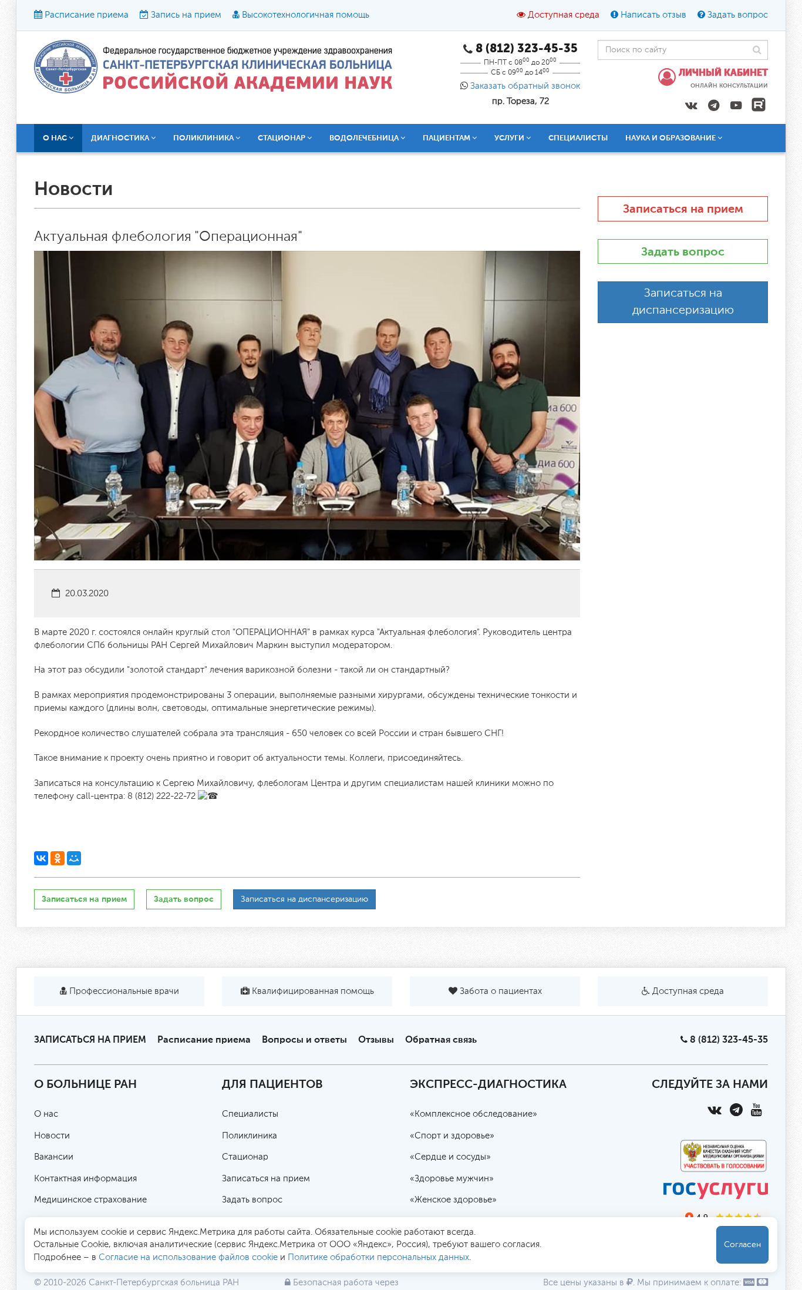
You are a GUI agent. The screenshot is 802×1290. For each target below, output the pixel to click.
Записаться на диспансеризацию (304, 899)
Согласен (742, 1245)
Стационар (245, 1157)
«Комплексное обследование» (473, 1114)
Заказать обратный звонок (525, 86)
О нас (46, 1114)
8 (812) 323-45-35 (729, 1039)
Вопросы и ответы (304, 1039)
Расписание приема (87, 15)
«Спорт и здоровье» (452, 1135)
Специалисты (578, 137)
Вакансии (53, 1157)
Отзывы (376, 1039)
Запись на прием (186, 15)
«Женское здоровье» (453, 1199)
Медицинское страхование (90, 1199)
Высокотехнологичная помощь (305, 15)
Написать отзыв (653, 15)
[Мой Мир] (74, 858)
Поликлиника (249, 1135)
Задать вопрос (737, 15)
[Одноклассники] (57, 858)
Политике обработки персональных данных (378, 1257)
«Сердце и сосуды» (450, 1157)
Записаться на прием (84, 899)
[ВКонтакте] (41, 858)
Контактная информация (85, 1178)
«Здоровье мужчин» (452, 1178)
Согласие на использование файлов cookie (188, 1257)
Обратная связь (441, 1039)
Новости (52, 1135)
